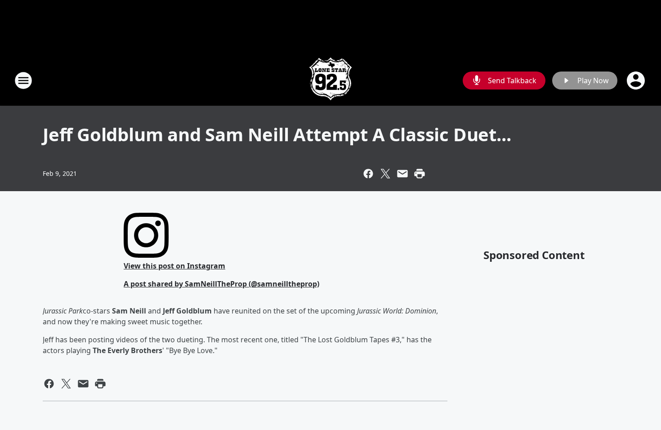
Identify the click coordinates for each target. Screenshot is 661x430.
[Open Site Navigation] (23, 81)
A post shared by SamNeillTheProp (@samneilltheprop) (221, 284)
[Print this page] (419, 173)
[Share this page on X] (385, 173)
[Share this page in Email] (402, 173)
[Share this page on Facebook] (368, 173)
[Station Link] (330, 80)
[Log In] (637, 81)
